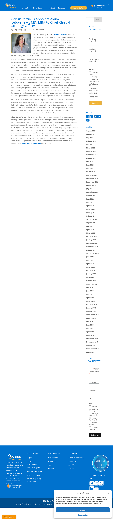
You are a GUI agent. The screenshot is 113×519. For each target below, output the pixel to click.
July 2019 (89, 287)
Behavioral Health (33, 475)
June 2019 (90, 291)
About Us (72, 465)
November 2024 (92, 155)
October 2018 (91, 311)
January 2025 (91, 151)
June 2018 (90, 325)
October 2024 (91, 158)
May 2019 (89, 294)
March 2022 (90, 209)
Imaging (94, 77)
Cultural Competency (47, 504)
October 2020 (91, 250)
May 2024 (89, 168)
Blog (49, 465)
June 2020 (90, 257)
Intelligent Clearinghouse (94, 80)
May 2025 (89, 144)
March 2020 (90, 267)
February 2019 (91, 304)
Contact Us (72, 461)
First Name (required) (93, 40)
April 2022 (90, 206)
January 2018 (91, 335)
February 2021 (91, 236)
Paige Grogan (18, 30)
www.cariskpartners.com (31, 143)
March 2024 (90, 172)
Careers (61, 8)
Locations (51, 468)
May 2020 (89, 260)
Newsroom (40, 30)
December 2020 (92, 243)
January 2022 (91, 213)
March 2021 (90, 233)
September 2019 (92, 284)
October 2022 (91, 195)
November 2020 (92, 247)
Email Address (94, 372)
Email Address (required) (94, 60)
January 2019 (91, 308)
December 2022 (92, 192)
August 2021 (91, 223)
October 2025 (91, 141)
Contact (51, 8)
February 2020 (91, 270)
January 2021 (91, 240)
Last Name (92, 390)
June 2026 (90, 134)
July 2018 (89, 321)
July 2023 (89, 189)
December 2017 (92, 338)
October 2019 (91, 281)
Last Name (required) (92, 50)
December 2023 (92, 178)
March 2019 (90, 301)
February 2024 (91, 175)
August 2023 (91, 185)
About (25, 8)
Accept (82, 510)
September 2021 (92, 219)
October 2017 (91, 345)
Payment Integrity (93, 423)
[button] (108, 493)
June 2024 (90, 165)
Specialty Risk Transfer (93, 89)
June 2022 (90, 199)
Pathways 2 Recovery (93, 85)
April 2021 (90, 230)
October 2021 (91, 216)
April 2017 (90, 352)
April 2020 (90, 264)
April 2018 (90, 332)
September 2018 (92, 315)
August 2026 (91, 131)
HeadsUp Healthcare (93, 428)
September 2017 (92, 349)
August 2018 (91, 318)
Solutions (37, 8)
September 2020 (92, 253)
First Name (93, 382)
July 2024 (89, 161)
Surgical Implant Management (93, 95)
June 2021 (90, 226)
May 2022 (89, 202)
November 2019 (92, 277)
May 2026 (89, 138)
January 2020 (91, 274)
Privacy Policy (83, 515)
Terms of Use (21, 504)
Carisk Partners (60, 35)
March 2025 (90, 148)
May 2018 (89, 328)
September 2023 (92, 182)
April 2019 (90, 298)
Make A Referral (78, 8)
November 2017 (92, 342)
